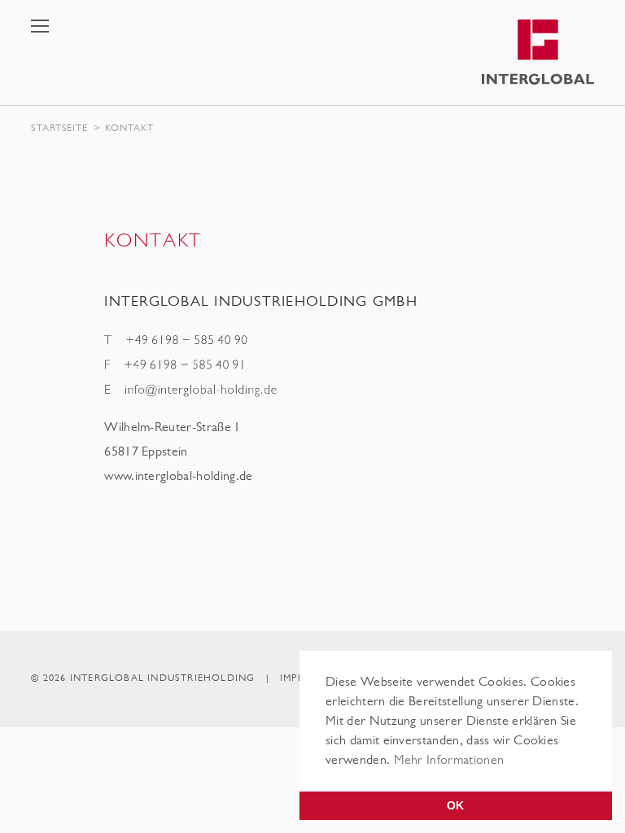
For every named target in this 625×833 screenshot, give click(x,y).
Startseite (59, 129)
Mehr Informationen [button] (449, 761)
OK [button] (456, 805)
